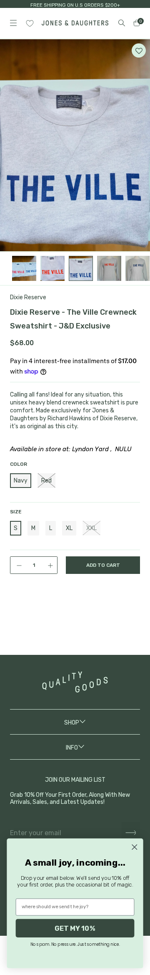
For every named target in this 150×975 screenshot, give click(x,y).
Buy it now (102, 599)
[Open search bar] (121, 23)
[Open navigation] (13, 23)
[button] (139, 50)
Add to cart (103, 565)
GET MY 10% (75, 928)
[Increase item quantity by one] (51, 565)
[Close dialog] (134, 847)
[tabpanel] (75, 145)
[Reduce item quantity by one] (16, 565)
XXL (91, 528)
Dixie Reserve (28, 297)
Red (46, 480)
